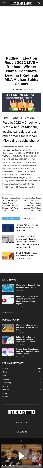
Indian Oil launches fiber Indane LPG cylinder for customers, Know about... (26, 339)
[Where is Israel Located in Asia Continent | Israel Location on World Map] (8, 288)
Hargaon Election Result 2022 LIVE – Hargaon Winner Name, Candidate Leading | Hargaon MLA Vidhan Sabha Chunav (11, 204)
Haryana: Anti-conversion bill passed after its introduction (27, 228)
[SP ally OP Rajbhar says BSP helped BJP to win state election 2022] (8, 256)
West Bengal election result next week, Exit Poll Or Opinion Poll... (27, 327)
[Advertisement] (21, 32)
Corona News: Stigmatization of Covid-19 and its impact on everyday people (27, 351)
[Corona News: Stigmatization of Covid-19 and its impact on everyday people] (8, 352)
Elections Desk (17, 89)
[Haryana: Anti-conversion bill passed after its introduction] (8, 228)
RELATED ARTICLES (11, 219)
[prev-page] (3, 264)
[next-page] (7, 264)
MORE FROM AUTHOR (30, 219)
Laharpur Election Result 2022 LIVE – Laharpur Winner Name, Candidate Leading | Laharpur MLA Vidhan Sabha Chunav (31, 204)
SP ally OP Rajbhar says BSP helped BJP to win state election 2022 (26, 256)
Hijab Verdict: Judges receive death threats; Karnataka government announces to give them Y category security (27, 241)
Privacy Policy (7, 312)
